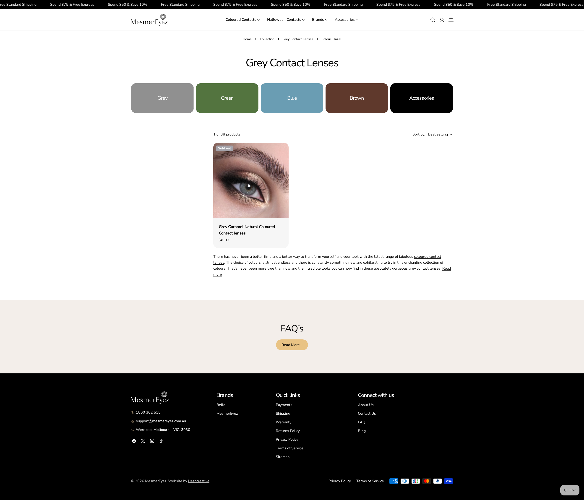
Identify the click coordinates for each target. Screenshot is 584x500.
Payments (284, 404)
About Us (366, 404)
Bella (220, 404)
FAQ (361, 422)
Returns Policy (288, 430)
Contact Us (367, 413)
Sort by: (418, 134)
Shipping (283, 413)
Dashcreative (198, 481)
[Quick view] (281, 152)
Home (247, 39)
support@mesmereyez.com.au (161, 421)
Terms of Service (289, 448)
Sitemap (282, 456)
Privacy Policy (287, 439)
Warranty (283, 422)
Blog (362, 430)
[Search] (432, 19)
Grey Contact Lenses (298, 39)
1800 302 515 (148, 412)
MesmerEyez (227, 413)
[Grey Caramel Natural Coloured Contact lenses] (251, 180)
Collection (267, 39)
